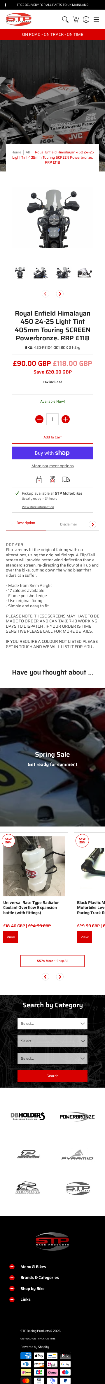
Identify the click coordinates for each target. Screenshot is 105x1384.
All (28, 152)
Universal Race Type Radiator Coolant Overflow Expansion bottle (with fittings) (31, 907)
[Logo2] (28, 1188)
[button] (76, 19)
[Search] (65, 19)
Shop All (52, 960)
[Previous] (45, 976)
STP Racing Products (35, 1330)
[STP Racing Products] (19, 19)
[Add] (66, 419)
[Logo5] (77, 1188)
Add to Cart (52, 437)
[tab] (26, 524)
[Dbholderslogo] (28, 1116)
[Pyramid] (77, 1154)
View (11, 937)
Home (16, 152)
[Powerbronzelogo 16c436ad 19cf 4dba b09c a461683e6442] (77, 1117)
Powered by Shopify (34, 1346)
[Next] (59, 293)
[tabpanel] (52, 595)
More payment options (53, 466)
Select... (27, 1023)
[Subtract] (39, 419)
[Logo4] (28, 1155)
